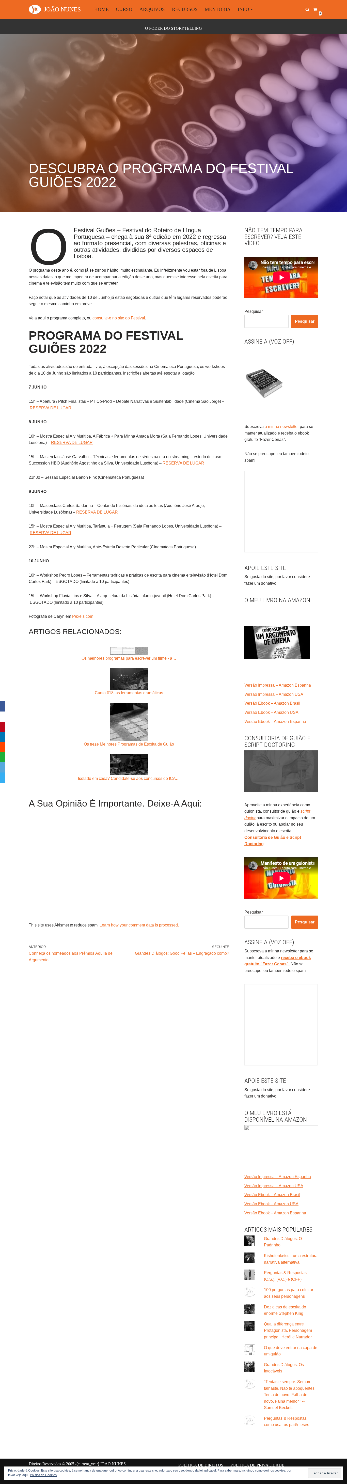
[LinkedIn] (2, 737)
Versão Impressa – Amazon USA (273, 694)
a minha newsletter (281, 426)
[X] (2, 717)
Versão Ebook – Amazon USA (271, 712)
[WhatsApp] (2, 757)
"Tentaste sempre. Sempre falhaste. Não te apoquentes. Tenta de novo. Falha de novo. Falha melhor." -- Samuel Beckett (290, 1395)
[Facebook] (2, 706)
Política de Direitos (200, 1465)
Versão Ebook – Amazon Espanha (275, 721)
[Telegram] (2, 777)
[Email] (2, 767)
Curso (124, 9)
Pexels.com (82, 616)
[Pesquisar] (307, 9)
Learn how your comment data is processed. (139, 925)
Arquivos (152, 9)
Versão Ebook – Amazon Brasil (272, 703)
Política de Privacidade (257, 1465)
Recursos (185, 9)
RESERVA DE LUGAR (50, 408)
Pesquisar (253, 311)
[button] (251, 9)
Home (101, 9)
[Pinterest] (2, 727)
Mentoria (218, 9)
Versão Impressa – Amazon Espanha (277, 685)
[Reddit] (2, 747)
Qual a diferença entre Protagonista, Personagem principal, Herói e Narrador (288, 1330)
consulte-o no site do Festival (118, 318)
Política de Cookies (43, 1475)
